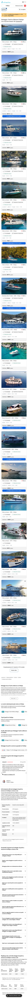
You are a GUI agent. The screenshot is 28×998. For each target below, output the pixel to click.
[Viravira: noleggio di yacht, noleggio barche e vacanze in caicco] (5, 2)
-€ (25, 2)
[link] (19, 677)
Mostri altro (14, 670)
